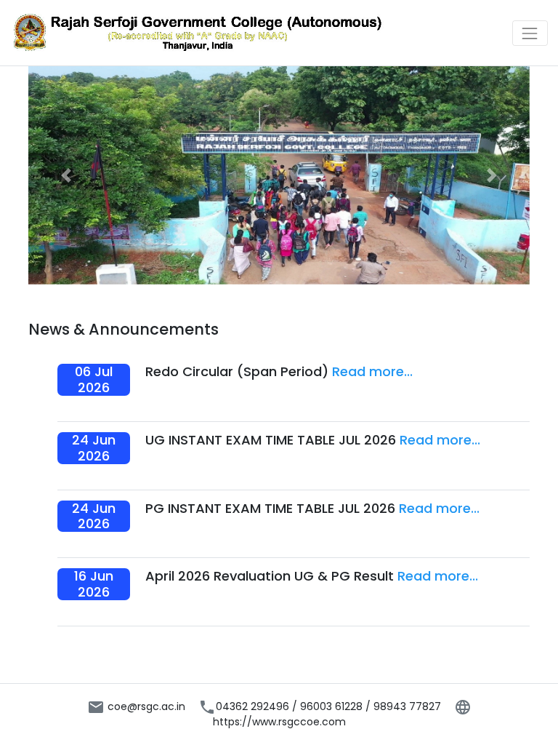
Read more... (372, 371)
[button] (66, 175)
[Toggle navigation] (530, 33)
